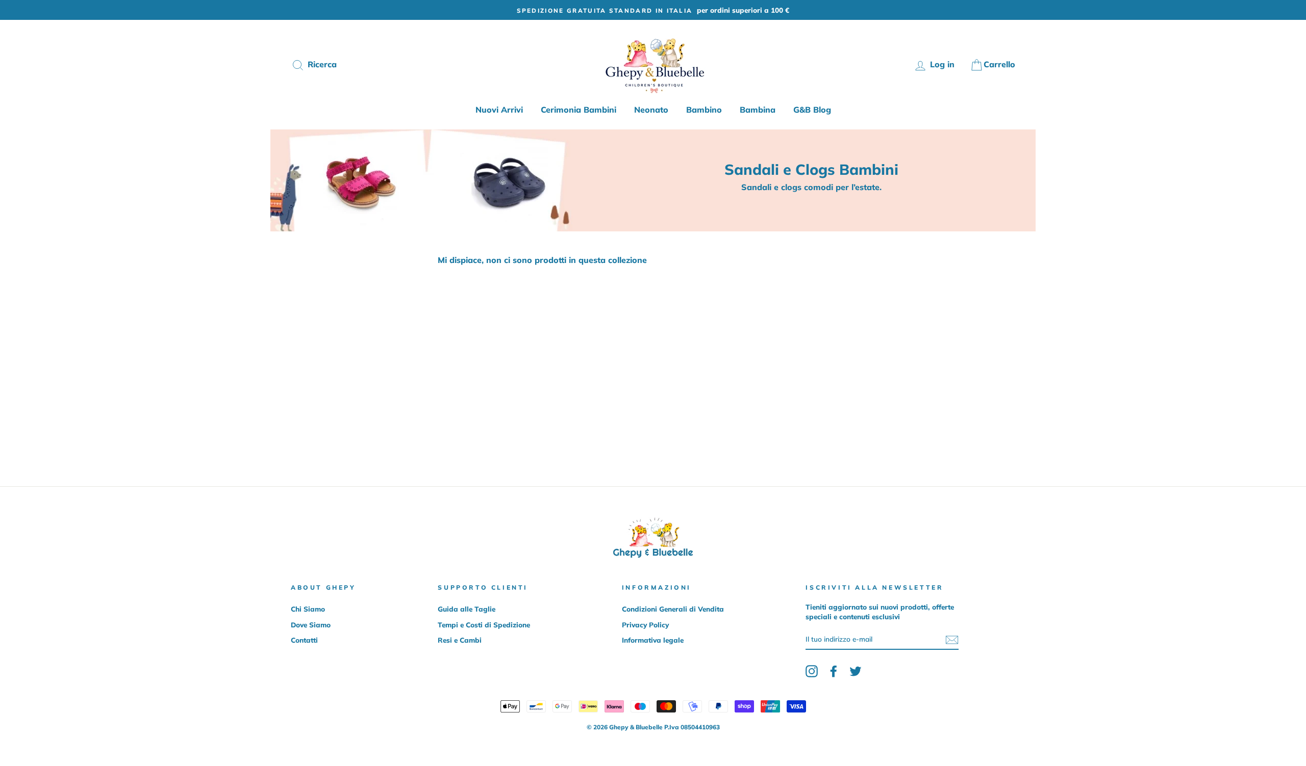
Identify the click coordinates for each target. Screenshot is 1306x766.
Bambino (704, 109)
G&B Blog (812, 109)
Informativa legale (653, 640)
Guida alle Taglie (466, 608)
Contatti (304, 640)
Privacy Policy (645, 624)
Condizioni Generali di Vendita (673, 608)
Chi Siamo (308, 608)
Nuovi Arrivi (499, 109)
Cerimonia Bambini (578, 109)
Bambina (757, 109)
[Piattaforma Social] (812, 671)
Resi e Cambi (460, 640)
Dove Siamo (311, 624)
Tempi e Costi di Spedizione (484, 624)
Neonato (651, 109)
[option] (653, 10)
